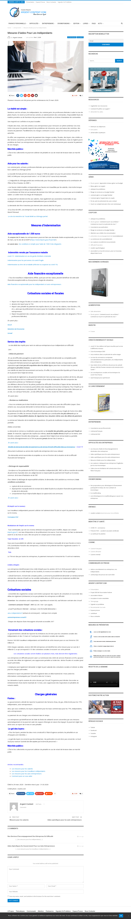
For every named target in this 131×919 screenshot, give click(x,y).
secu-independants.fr (15, 613)
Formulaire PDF (13, 517)
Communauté (31, 911)
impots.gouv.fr (13, 532)
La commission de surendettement (101, 239)
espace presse (40, 2)
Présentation (30, 2)
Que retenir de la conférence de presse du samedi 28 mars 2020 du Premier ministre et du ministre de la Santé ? (107, 367)
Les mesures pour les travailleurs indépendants (28, 771)
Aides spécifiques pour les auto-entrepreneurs (64, 820)
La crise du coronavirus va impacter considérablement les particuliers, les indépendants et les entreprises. (107, 359)
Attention (41, 911)
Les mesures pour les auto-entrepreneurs (27, 774)
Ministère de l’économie (16, 329)
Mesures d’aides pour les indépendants (103, 460)
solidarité (80, 37)
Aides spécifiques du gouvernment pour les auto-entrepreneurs (31, 846)
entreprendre (48, 23)
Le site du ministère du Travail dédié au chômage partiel (27, 216)
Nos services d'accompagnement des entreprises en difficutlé (30, 836)
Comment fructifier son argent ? (100, 109)
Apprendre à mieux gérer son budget (111, 183)
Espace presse (95, 610)
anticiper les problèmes (98, 189)
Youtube (93, 733)
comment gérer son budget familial (101, 195)
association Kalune (96, 595)
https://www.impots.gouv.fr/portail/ (43, 240)
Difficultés (33, 23)
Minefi (10, 325)
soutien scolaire (96, 513)
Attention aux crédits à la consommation (103, 233)
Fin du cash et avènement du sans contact (104, 201)
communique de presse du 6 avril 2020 (102, 575)
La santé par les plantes (98, 534)
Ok (121, 915)
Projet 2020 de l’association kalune (101, 592)
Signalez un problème (64, 2)
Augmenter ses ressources (99, 106)
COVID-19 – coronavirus (98, 528)
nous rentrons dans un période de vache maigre (106, 354)
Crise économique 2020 (98, 351)
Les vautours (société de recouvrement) (103, 242)
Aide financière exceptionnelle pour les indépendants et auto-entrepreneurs (34, 284)
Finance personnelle (17, 23)
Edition (76, 23)
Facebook (94, 730)
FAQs (94, 23)
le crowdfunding (96, 493)
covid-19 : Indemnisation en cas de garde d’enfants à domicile (29, 256)
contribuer (94, 613)
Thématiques (20, 911)
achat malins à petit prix (98, 132)
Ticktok (93, 727)
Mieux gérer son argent (98, 186)
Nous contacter (51, 2)
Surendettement (118, 236)
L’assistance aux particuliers (99, 227)
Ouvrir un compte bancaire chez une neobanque (106, 204)
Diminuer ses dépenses (98, 127)
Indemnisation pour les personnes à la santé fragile (26, 260)
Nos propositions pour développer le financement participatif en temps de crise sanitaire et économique (106, 488)
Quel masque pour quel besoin (100, 378)
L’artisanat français (96, 431)
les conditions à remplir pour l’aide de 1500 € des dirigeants (40, 244)
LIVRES (85, 23)
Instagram (94, 736)
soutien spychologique (98, 248)
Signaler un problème (97, 604)
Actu (100, 23)
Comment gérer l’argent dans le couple (103, 198)
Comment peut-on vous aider (22, 776)
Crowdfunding (63, 23)
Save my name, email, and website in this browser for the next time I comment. (34, 896)
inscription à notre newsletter (100, 598)
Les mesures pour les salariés (22, 769)
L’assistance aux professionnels (101, 428)
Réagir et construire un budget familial (102, 192)
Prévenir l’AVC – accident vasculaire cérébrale (105, 531)
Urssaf (10, 333)
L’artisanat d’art (95, 434)
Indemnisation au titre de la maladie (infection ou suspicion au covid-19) (33, 264)
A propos (11, 911)
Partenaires (50, 911)
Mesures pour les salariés (19, 820)
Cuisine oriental (95, 554)
